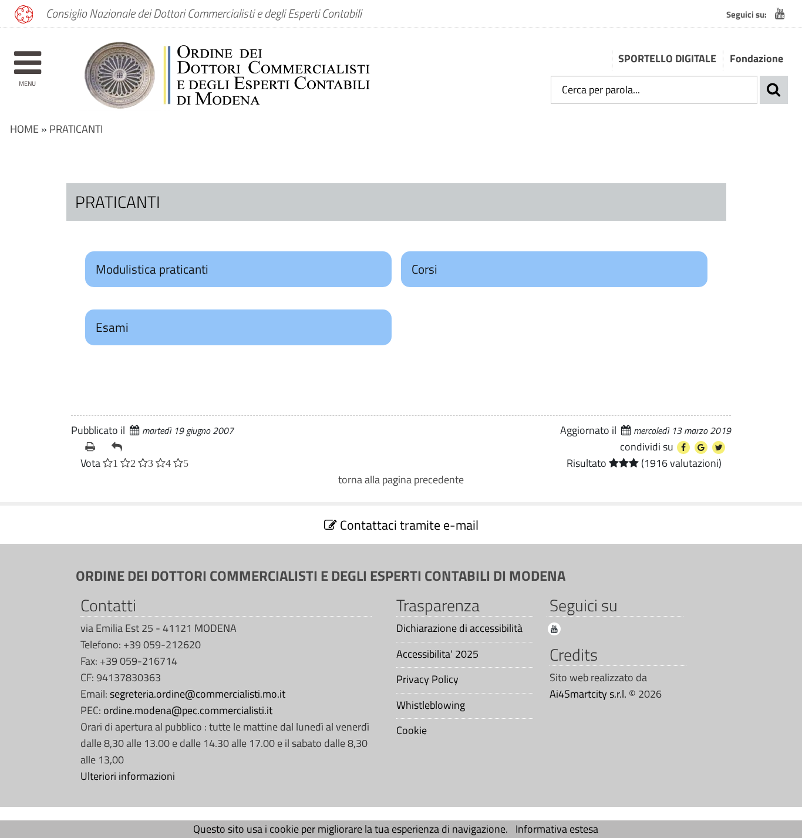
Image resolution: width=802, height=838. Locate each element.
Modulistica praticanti (152, 269)
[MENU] (27, 57)
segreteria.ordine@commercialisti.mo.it (197, 694)
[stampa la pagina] (93, 447)
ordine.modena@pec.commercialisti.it (187, 710)
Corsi (424, 269)
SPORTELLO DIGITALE (667, 58)
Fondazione (756, 58)
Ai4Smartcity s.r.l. (588, 694)
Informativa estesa (556, 829)
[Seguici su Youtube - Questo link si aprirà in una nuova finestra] (780, 13)
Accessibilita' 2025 (437, 654)
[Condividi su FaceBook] (683, 447)
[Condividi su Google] (701, 447)
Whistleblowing (430, 705)
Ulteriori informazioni (127, 776)
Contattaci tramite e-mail (407, 525)
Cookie (411, 730)
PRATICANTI (76, 129)
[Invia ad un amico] (120, 447)
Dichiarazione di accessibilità (459, 628)
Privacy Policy (427, 679)
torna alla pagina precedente (401, 479)
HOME (24, 129)
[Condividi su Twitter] (718, 447)
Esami (112, 327)
